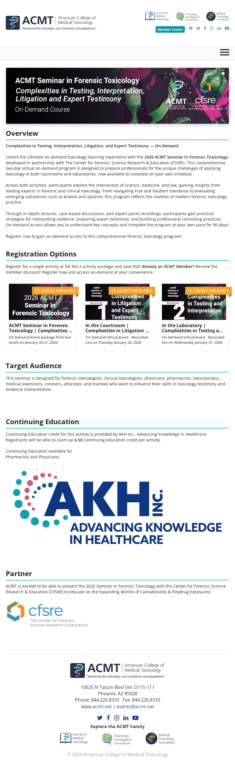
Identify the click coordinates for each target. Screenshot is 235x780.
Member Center (170, 29)
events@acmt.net (135, 706)
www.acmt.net (96, 706)
